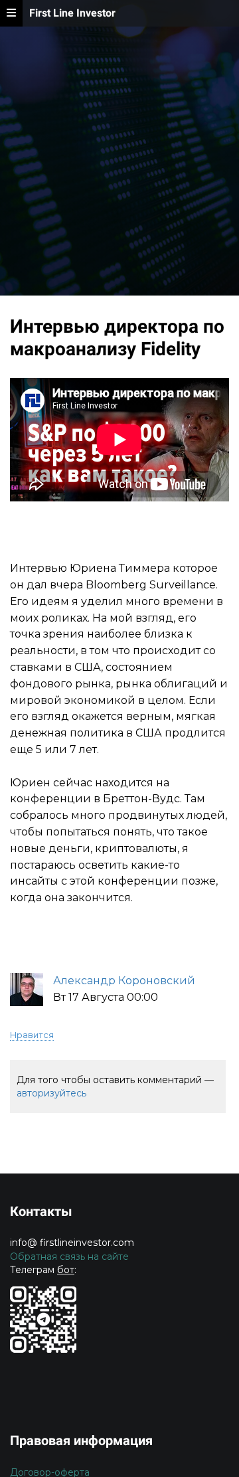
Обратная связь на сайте (69, 1256)
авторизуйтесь (51, 1093)
